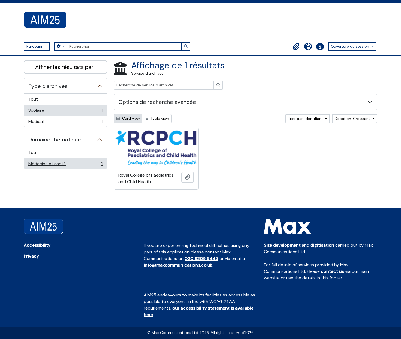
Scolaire (65, 111)
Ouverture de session (350, 46)
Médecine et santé (65, 165)
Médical (65, 123)
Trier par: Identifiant (306, 118)
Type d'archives (48, 86)
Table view (159, 118)
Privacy (31, 256)
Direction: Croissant (353, 118)
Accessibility (37, 245)
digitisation (322, 245)
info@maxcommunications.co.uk (178, 265)
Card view (130, 118)
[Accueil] (47, 19)
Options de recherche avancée (157, 101)
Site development (282, 245)
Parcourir (35, 46)
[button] (296, 47)
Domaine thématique (54, 139)
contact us (332, 271)
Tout (33, 99)
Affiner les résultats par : (65, 67)
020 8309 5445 (201, 258)
